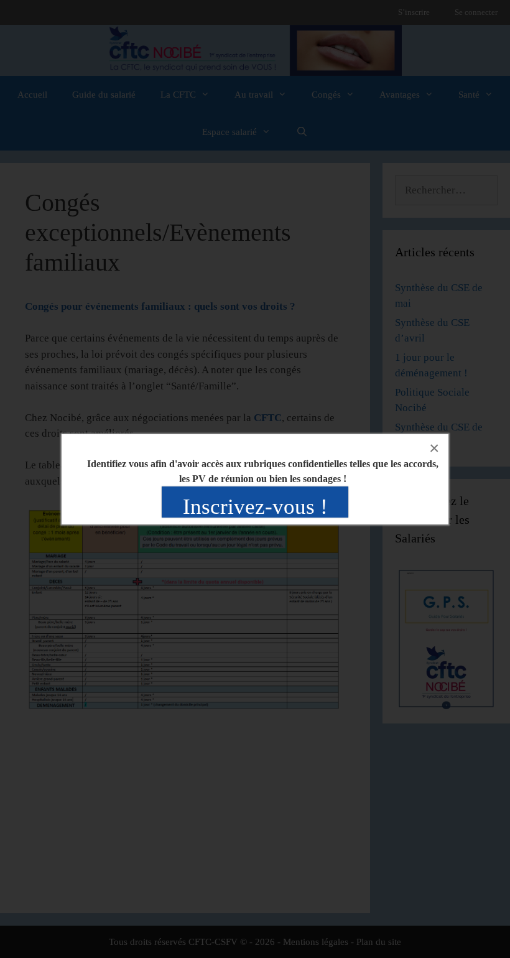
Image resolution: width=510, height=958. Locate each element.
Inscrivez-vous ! (255, 507)
